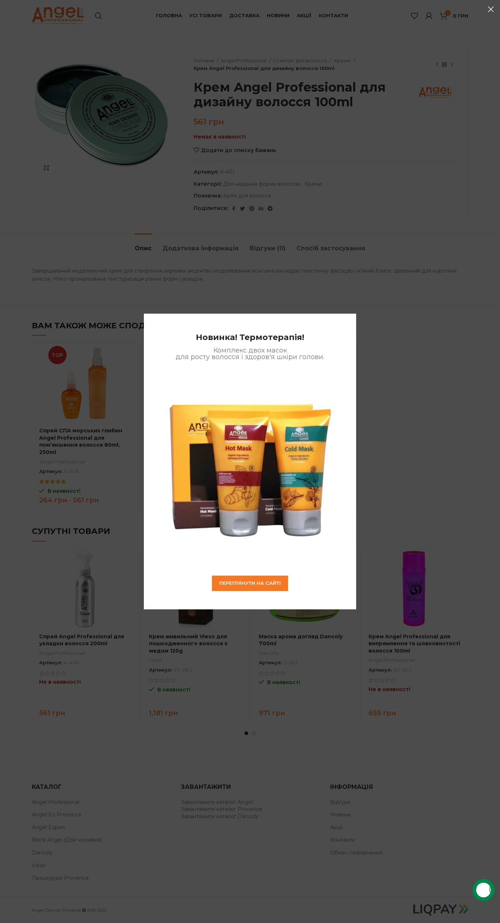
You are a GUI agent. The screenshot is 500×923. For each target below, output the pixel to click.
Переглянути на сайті (250, 583)
